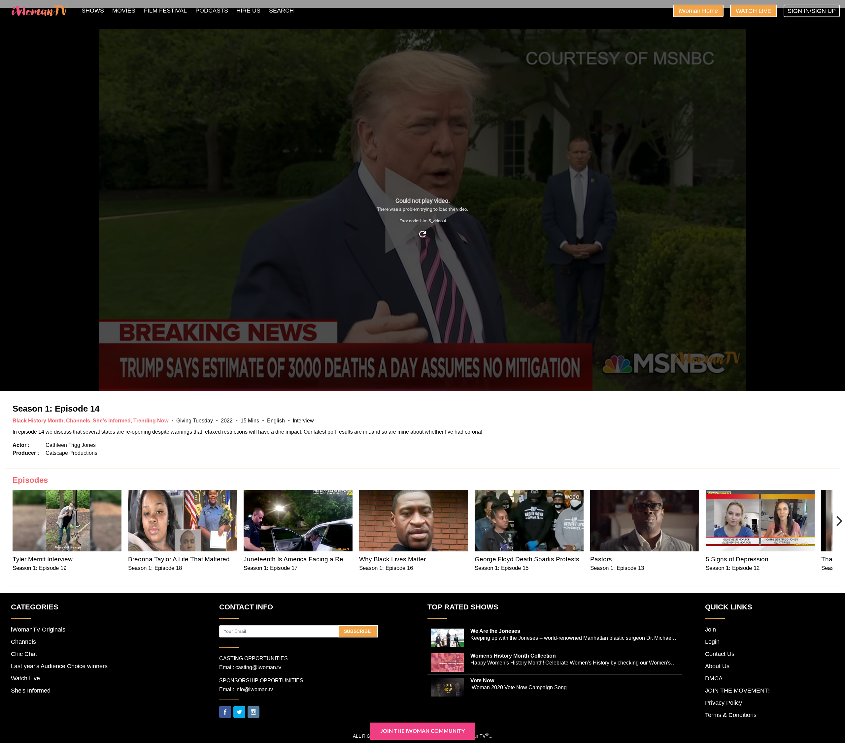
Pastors (601, 559)
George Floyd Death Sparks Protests (527, 559)
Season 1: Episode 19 (39, 568)
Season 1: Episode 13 (617, 568)
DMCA (714, 678)
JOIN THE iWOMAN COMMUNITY (423, 731)
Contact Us (719, 654)
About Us (717, 666)
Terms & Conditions (731, 715)
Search (281, 10)
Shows (93, 10)
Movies (123, 10)
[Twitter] (239, 711)
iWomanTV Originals (38, 629)
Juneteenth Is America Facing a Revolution (304, 559)
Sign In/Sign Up (812, 11)
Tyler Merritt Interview (43, 559)
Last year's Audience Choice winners (59, 666)
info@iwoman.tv (254, 689)
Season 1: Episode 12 (733, 568)
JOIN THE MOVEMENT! (737, 690)
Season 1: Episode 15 (501, 568)
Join (710, 629)
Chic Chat (24, 654)
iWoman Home (698, 11)
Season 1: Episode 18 (155, 568)
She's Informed (31, 690)
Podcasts (211, 10)
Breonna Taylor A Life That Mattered (179, 559)
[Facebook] (225, 711)
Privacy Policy (723, 702)
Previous (12, 516)
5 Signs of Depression (737, 559)
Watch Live (753, 11)
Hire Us (248, 10)
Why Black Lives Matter (392, 559)
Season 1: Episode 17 (270, 568)
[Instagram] (253, 711)
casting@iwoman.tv (258, 667)
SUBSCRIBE (358, 631)
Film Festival (165, 10)
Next (832, 516)
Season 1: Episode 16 (386, 568)
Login (712, 641)
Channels (23, 641)
